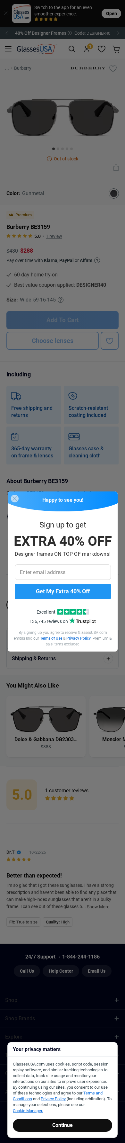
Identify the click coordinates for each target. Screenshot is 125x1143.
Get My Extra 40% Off (63, 591)
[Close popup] (15, 498)
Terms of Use (51, 638)
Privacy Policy (78, 638)
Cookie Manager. (28, 1110)
